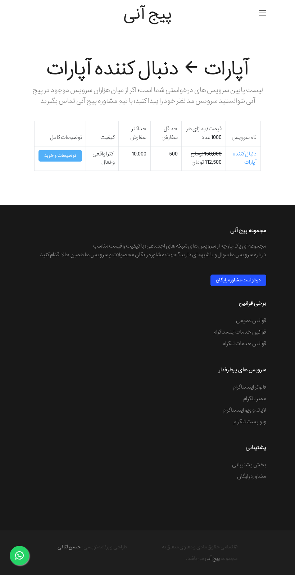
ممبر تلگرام (254, 398)
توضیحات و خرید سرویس (60, 157)
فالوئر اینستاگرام (249, 387)
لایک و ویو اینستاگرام (244, 410)
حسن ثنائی (69, 547)
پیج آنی (212, 558)
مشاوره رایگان (251, 476)
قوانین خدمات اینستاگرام (239, 332)
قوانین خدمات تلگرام (244, 343)
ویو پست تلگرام (249, 421)
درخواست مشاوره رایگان (238, 280)
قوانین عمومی (251, 320)
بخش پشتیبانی (249, 465)
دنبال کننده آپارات (245, 158)
